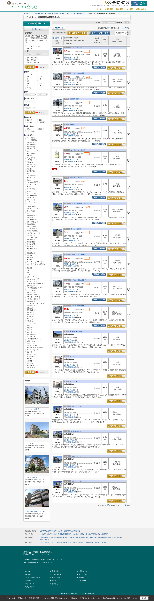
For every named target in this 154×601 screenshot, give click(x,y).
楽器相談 (30, 142)
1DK (28, 77)
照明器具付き (32, 215)
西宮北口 (97, 543)
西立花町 (68, 534)
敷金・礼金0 (56, 577)
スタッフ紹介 (83, 574)
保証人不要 (31, 153)
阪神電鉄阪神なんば (82, 537)
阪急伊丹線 (63, 537)
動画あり (42, 129)
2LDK (28, 81)
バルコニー (31, 206)
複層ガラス (31, 354)
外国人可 (30, 180)
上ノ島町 (76, 534)
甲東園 (104, 543)
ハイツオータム (77, 456)
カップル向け (32, 189)
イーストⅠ (73, 124)
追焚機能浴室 (32, 240)
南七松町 (73, 266)
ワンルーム (30, 74)
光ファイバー (32, 277)
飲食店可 (30, 328)
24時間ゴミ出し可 (33, 299)
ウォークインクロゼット (35, 262)
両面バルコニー (32, 345)
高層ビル (30, 325)
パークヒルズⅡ (77, 406)
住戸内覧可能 (32, 301)
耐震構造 (30, 361)
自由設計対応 (32, 356)
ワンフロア (31, 323)
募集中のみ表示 (59, 28)
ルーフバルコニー (33, 208)
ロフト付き (31, 200)
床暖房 (30, 257)
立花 (73, 57)
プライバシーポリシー (32, 577)
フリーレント (32, 173)
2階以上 (30, 308)
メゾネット (31, 202)
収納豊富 (30, 268)
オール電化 (31, 211)
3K (39, 81)
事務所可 (30, 155)
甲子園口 (81, 543)
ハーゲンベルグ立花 (32, 477)
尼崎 (72, 340)
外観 (54, 38)
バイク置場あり (32, 220)
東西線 (100, 537)
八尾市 (54, 531)
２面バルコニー (32, 341)
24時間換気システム (34, 339)
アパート (29, 46)
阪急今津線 (107, 537)
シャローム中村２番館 (32, 409)
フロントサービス (33, 297)
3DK (28, 83)
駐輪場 (30, 217)
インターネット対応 (34, 279)
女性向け (30, 191)
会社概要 (28, 574)
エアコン (30, 255)
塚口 (53, 543)
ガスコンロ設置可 (33, 182)
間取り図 (59, 38)
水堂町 (54, 534)
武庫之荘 (48, 543)
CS (28, 270)
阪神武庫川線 (116, 537)
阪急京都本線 (44, 539)
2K (27, 79)
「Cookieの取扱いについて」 (115, 598)
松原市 (60, 531)
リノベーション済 (33, 151)
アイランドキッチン (34, 350)
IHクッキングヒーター (35, 347)
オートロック (32, 281)
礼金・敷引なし (32, 60)
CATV (29, 275)
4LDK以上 (30, 88)
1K (39, 74)
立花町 (73, 59)
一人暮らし (55, 580)
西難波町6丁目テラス (76, 178)
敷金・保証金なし (32, 58)
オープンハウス (32, 178)
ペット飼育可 (32, 138)
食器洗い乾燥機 (32, 231)
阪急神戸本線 (53, 537)
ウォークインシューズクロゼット (36, 265)
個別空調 (30, 332)
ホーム (27, 571)
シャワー (30, 251)
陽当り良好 (31, 144)
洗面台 (30, 246)
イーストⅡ (73, 381)
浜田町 (73, 214)
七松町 (73, 84)
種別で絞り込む (37, 29)
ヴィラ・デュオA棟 (78, 254)
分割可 (30, 162)
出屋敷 (73, 134)
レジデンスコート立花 (78, 150)
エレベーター (32, 213)
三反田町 (73, 161)
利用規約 (28, 580)
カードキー (31, 175)
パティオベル (30, 443)
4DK (40, 86)
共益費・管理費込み (33, 62)
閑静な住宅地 (32, 147)
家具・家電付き (32, 222)
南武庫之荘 (104, 534)
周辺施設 (82, 577)
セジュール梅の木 (76, 229)
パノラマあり (31, 131)
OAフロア (31, 367)
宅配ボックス (32, 286)
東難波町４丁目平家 (76, 331)
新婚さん (55, 584)
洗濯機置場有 (32, 224)
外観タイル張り (32, 226)
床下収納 (30, 259)
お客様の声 (82, 580)
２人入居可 (31, 158)
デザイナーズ (32, 149)
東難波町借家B (75, 431)
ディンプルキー (32, 290)
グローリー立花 (77, 48)
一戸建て (29, 48)
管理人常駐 (31, 166)
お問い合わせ (83, 571)
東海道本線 (67, 57)
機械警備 (30, 365)
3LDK (40, 83)
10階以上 (30, 312)
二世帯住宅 (31, 171)
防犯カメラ (31, 292)
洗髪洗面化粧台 (32, 248)
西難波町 (73, 110)
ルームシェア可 (32, 184)
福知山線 (93, 537)
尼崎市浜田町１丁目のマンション (83, 203)
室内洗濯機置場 (32, 195)
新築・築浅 (55, 571)
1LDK (40, 77)
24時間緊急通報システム (35, 288)
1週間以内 (42, 122)
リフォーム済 (32, 336)
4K (27, 86)
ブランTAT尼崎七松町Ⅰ (79, 73)
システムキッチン (33, 233)
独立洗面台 (31, 253)
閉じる (144, 598)
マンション (38, 46)
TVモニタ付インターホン (35, 283)
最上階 (30, 317)
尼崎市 (69, 59)
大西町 (82, 534)
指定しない (30, 120)
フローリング (32, 197)
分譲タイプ (31, 164)
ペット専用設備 (32, 140)
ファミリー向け (32, 193)
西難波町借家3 (74, 99)
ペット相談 (31, 334)
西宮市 (48, 531)
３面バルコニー (32, 343)
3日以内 (29, 122)
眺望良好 (30, 169)
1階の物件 (31, 310)
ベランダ (30, 204)
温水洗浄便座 (32, 244)
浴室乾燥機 (31, 242)
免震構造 (30, 359)
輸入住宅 (30, 352)
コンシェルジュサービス (35, 303)
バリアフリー (32, 160)
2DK (40, 79)
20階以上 (30, 314)
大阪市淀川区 (75, 531)
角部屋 (30, 321)
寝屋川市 (67, 531)
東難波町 (73, 342)
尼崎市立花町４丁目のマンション (35, 511)
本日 (40, 120)
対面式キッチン (32, 235)
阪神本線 (67, 134)
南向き (30, 319)
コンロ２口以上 (32, 228)
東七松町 (89, 534)
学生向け (30, 186)
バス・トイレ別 (32, 237)
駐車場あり (31, 305)
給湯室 (30, 363)
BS (28, 272)
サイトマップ (29, 584)
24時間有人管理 (32, 294)
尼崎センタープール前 (69, 543)
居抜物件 (30, 330)
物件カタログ (29, 587)
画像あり (29, 129)
